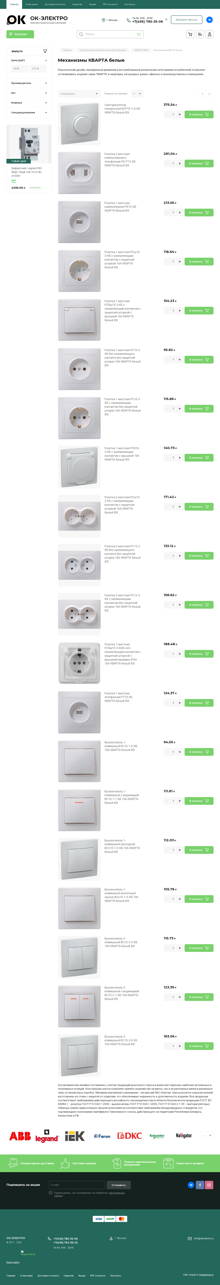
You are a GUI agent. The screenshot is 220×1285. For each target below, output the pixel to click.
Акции (92, 4)
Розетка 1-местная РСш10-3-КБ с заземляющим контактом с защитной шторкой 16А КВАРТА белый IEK (122, 259)
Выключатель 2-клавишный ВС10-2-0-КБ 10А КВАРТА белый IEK (121, 942)
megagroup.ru (206, 1274)
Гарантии (77, 4)
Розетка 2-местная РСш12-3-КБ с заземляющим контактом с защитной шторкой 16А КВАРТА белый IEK (122, 504)
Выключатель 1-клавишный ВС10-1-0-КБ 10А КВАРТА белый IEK (121, 746)
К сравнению (62, 107)
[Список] (209, 94)
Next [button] (210, 1135)
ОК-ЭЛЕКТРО (49, 18)
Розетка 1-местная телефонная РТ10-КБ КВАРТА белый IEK (119, 697)
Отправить (119, 1185)
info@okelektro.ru (204, 1238)
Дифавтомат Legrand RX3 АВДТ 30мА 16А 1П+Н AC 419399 (26, 172)
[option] (20, 1136)
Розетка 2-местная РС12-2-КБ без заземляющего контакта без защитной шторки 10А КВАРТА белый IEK (123, 554)
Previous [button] (204, 1135)
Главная (14, 4)
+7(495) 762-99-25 (65, 1242)
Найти (81, 34)
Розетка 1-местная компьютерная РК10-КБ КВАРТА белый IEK (120, 206)
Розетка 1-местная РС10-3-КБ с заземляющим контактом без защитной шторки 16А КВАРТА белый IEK (123, 406)
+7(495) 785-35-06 (147, 21)
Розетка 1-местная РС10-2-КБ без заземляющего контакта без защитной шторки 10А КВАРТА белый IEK (123, 357)
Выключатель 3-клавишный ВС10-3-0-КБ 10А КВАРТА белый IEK (121, 1040)
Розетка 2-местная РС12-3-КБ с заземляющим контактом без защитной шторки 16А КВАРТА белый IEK (123, 603)
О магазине (32, 4)
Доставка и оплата (55, 4)
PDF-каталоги (110, 4)
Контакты (130, 4)
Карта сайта (12, 1262)
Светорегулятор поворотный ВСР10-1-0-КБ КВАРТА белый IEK (122, 108)
